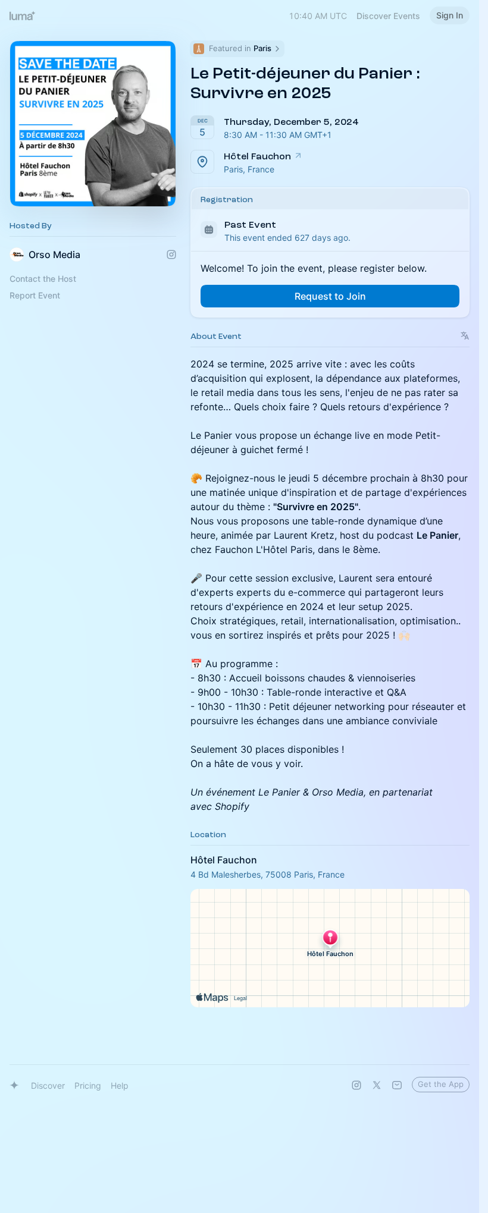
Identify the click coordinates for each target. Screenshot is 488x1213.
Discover (48, 1085)
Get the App (441, 1084)
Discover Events (388, 16)
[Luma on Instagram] (356, 1085)
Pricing (87, 1085)
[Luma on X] (377, 1085)
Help (120, 1085)
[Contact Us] (397, 1085)
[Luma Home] (23, 15)
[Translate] (465, 335)
